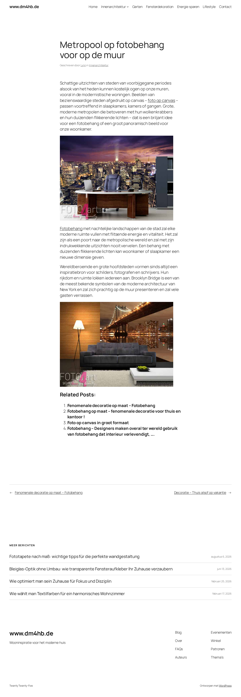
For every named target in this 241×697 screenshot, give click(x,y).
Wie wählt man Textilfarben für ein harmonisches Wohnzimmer (67, 593)
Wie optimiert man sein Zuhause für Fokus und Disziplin (60, 581)
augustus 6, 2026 (221, 556)
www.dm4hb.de (24, 6)
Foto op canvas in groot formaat (98, 422)
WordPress (225, 685)
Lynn (83, 65)
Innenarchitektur (98, 65)
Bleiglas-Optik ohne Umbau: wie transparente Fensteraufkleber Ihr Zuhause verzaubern (91, 569)
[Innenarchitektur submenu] (128, 7)
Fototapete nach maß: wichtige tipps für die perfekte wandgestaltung (74, 556)
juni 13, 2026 (224, 569)
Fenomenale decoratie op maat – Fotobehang (111, 405)
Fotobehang (71, 228)
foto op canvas (161, 100)
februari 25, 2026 (221, 581)
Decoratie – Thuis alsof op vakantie (200, 492)
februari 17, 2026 (222, 593)
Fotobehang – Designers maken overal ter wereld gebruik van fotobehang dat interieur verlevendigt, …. (122, 431)
